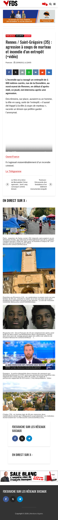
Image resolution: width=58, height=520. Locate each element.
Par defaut (10, 36)
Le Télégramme (13, 171)
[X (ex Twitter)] (22, 438)
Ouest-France (12, 156)
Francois (9, 63)
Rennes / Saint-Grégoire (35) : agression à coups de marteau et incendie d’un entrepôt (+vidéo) (29, 49)
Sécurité (19, 36)
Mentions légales (36, 514)
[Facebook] (15, 438)
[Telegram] (29, 438)
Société (27, 36)
